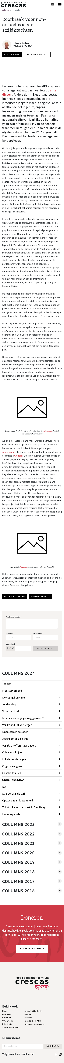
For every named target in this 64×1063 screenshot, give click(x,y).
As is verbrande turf (13, 793)
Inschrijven (52, 1046)
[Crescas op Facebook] (56, 1054)
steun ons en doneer (32, 949)
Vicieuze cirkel (10, 711)
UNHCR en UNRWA (13, 779)
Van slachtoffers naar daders (19, 745)
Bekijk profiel (11, 55)
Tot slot (6, 683)
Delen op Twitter (40, 597)
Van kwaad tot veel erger (17, 725)
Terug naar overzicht (36, 55)
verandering (8, 452)
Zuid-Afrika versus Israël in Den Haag (24, 807)
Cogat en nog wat (12, 766)
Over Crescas (7, 1021)
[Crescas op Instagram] (60, 1054)
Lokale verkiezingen (14, 759)
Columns (5, 10)
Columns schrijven (12, 752)
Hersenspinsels (11, 814)
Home (4, 1011)
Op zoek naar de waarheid (17, 800)
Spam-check (10, 644)
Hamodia (48, 431)
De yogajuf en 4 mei (13, 697)
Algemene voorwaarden (35, 1024)
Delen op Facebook (14, 597)
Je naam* (9, 634)
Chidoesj (18, 455)
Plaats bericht (45, 648)
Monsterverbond (12, 690)
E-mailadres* (38, 634)
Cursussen (6, 1014)
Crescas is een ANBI (33, 1021)
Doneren (28, 1017)
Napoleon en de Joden (15, 731)
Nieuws (28, 1014)
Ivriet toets (7, 1024)
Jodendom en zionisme (15, 738)
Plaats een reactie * (13, 617)
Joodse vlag (9, 704)
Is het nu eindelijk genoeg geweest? (23, 718)
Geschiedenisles (11, 773)
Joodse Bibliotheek (10, 1027)
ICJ (4, 786)
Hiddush (23, 567)
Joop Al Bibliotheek (33, 1011)
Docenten (6, 1017)
